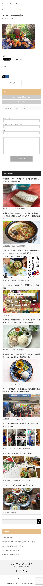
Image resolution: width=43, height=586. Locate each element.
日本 (28, 280)
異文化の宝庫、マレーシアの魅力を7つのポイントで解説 (19, 542)
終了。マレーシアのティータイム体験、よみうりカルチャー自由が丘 (21, 425)
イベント (13, 315)
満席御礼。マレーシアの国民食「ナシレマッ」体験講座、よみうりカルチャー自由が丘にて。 (21, 355)
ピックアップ (15, 209)
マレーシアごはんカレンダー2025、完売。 (18, 453)
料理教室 (22, 209)
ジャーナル (14, 280)
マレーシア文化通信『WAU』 (10, 554)
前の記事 (13, 83)
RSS (26, 571)
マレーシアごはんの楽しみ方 (10, 550)
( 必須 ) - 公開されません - (13, 124)
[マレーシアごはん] (10, 3)
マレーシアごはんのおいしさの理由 (12, 546)
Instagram (18, 578)
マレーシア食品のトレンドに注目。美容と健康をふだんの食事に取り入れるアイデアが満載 (21, 390)
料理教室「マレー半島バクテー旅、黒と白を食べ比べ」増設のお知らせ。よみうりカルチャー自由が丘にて (21, 215)
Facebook (24, 578)
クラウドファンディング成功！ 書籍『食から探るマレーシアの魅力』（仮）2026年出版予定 (21, 252)
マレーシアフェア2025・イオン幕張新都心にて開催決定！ (21, 286)
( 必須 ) (7, 118)
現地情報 (27, 449)
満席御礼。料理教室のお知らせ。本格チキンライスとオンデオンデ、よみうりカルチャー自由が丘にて (21, 321)
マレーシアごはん (21, 563)
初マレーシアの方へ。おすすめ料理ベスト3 (18, 485)
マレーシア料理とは (8, 537)
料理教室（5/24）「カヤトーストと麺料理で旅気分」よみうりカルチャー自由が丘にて (21, 180)
